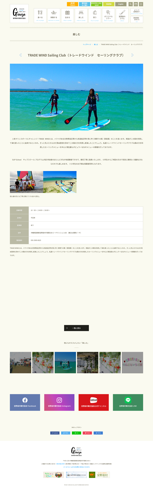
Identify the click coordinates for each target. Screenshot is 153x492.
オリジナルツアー (108, 17)
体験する (53, 17)
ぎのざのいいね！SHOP (96, 4)
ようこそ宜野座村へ (136, 11)
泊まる (67, 17)
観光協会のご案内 (84, 4)
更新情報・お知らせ (136, 18)
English (120, 4)
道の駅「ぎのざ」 (72, 4)
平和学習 (108, 4)
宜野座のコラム (122, 17)
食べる (40, 17)
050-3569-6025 (36, 240)
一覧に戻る (76, 328)
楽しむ (81, 17)
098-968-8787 (61, 464)
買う (94, 17)
